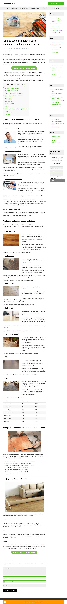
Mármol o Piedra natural (10, 103)
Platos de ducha (55, 52)
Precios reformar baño (57, 42)
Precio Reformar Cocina (57, 65)
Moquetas (7, 106)
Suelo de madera (9, 96)
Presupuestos (26, 48)
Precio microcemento (57, 106)
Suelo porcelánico (9, 101)
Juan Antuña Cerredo (16, 48)
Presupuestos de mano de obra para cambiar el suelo (16, 108)
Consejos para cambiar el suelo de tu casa (15, 109)
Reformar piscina (56, 28)
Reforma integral (56, 18)
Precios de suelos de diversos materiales (13, 95)
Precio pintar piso (56, 136)
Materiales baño (56, 50)
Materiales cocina (56, 71)
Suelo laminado (8, 98)
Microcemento (8, 104)
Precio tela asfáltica (56, 104)
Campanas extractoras (57, 76)
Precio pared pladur (56, 32)
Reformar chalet (56, 26)
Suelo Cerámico (8, 100)
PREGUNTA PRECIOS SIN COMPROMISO (24, 68)
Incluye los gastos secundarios (12, 91)
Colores (8, 111)
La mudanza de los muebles (11, 90)
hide (24, 84)
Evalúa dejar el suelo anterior (12, 88)
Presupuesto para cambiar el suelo (14, 93)
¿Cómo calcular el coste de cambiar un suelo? (14, 87)
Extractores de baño (57, 48)
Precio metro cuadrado (57, 30)
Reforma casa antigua (57, 24)
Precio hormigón (56, 127)
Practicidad (9, 113)
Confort (8, 114)
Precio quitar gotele (56, 142)
